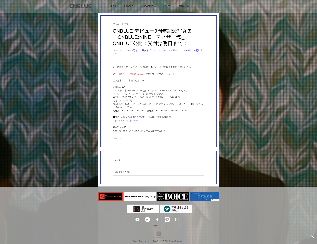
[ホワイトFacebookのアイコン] (157, 219)
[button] (167, 6)
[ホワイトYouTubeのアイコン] (137, 219)
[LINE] (167, 219)
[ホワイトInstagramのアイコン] (177, 219)
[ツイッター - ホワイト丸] (147, 219)
